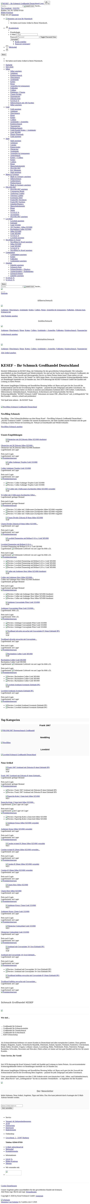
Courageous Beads (17, 191)
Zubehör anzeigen (17, 265)
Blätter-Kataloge (7, 13)
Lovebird (9, 219)
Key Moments (15, 170)
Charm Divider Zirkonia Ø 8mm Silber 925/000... (19, 524)
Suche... (38, 6)
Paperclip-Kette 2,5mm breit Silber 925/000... (18, 802)
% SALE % (14, 101)
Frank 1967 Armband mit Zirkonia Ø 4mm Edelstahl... (21, 776)
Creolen (13, 145)
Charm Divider (15, 94)
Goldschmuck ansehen (9, 334)
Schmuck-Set (6, 312)
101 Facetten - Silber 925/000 (21, 227)
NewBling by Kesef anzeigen (21, 242)
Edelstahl (13, 223)
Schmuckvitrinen (16, 274)
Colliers (13, 90)
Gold (7, 107)
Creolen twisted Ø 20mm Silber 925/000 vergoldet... (20, 850)
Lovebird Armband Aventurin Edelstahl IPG (17, 691)
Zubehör (9, 263)
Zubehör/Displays (17, 204)
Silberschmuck (15, 179)
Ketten (12, 82)
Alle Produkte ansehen (9, 316)
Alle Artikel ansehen (8, 353)
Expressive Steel (16, 198)
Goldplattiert (10, 252)
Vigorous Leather (16, 196)
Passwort (13, 37)
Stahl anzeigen (15, 141)
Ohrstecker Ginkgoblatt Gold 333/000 (15, 932)
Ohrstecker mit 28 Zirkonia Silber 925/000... (17, 446)
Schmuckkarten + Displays (20, 269)
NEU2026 (9, 67)
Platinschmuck (15, 183)
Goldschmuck (15, 181)
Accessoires (14, 215)
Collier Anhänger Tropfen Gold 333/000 (16, 468)
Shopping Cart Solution (9, 1202)
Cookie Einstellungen (9, 1186)
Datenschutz (10, 1126)
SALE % (9, 1159)
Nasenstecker (15, 96)
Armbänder (14, 80)
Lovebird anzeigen (17, 221)
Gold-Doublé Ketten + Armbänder (23, 130)
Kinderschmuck (16, 75)
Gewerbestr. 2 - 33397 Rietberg (17, 1138)
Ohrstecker (14, 149)
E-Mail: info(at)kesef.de (14, 1147)
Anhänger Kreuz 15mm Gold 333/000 (15, 911)
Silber (8, 69)
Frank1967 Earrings (17, 202)
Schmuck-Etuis (16, 267)
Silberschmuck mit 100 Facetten (22, 103)
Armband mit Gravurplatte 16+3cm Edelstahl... (18, 955)
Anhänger (14, 73)
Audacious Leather (17, 193)
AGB (8, 1123)
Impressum (10, 1128)
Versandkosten (31, 1192)
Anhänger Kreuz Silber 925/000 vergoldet (16, 829)
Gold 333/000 (15, 225)
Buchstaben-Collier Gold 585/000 (13, 660)
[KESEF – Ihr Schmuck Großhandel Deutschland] (22, 3)
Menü (4, 55)
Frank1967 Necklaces (18, 200)
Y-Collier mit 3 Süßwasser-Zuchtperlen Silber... (18, 495)
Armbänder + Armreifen (19, 122)
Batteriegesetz (11, 1130)
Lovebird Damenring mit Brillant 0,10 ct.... (17, 544)
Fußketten (14, 88)
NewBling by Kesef (13, 240)
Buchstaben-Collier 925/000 (20, 229)
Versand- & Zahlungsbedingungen (18, 1121)
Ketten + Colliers (16, 158)
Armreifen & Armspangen (20, 86)
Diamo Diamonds (16, 134)
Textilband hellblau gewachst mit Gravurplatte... (18, 982)
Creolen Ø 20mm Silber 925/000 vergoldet (17, 870)
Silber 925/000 (15, 231)
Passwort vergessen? (22, 44)
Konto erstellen (20, 42)
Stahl (7, 139)
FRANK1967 (15, 168)
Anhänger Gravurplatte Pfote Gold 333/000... (18, 608)
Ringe (12, 84)
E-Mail (12, 34)
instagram (15, 15)
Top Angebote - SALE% (10, 8)
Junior (12, 210)
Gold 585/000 (15, 132)
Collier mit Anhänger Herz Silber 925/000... (17, 577)
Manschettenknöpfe (17, 166)
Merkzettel (9, 1149)
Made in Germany (12, 174)
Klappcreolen (15, 147)
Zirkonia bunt (15, 99)
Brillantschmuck (16, 128)
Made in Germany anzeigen (20, 177)
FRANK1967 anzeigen (19, 189)
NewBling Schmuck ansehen (11, 427)
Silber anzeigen (16, 71)
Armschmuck (15, 155)
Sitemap (9, 1163)
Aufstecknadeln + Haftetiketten (21, 271)
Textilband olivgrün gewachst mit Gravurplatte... (19, 639)
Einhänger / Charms (17, 92)
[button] (12, 28)
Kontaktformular (12, 1151)
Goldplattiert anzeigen (18, 255)
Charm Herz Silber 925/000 (11, 891)
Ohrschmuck (15, 77)
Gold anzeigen (15, 109)
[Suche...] (29, 6)
